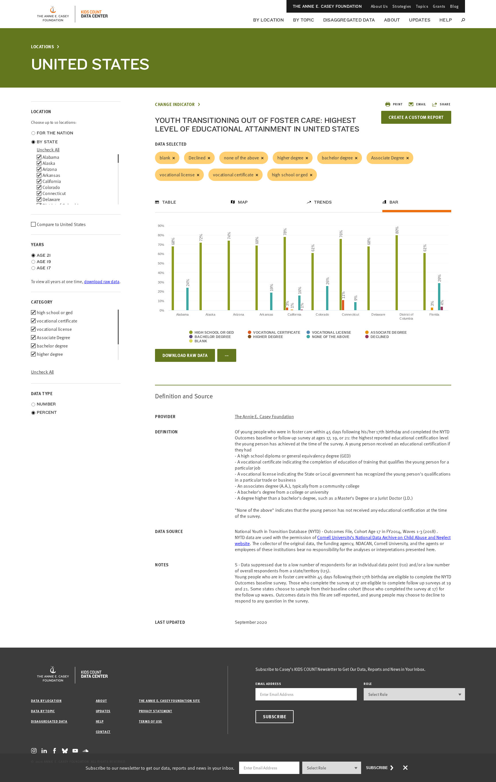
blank (165, 157)
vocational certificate (233, 174)
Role (368, 683)
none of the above (241, 157)
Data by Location (46, 700)
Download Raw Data (185, 355)
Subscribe (274, 716)
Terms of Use (150, 721)
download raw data (101, 282)
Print (397, 104)
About (392, 20)
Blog (454, 6)
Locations (42, 47)
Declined (197, 157)
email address (268, 683)
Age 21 (44, 255)
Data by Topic (43, 711)
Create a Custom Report (416, 117)
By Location (268, 20)
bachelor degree (337, 157)
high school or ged (290, 174)
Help (445, 20)
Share (445, 104)
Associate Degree (387, 157)
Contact (103, 731)
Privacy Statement (155, 711)
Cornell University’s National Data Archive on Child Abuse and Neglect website (343, 540)
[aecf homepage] (53, 14)
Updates (419, 20)
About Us (379, 6)
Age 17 (44, 268)
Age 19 (44, 261)
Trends (323, 202)
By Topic (303, 20)
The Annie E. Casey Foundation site (169, 700)
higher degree (290, 157)
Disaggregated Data (349, 20)
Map (243, 202)
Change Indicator (175, 104)
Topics (422, 6)
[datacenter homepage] (94, 14)
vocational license (177, 174)
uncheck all (48, 149)
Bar (394, 202)
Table (169, 202)
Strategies (401, 6)
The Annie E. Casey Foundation (327, 6)
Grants (439, 6)
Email (421, 104)
